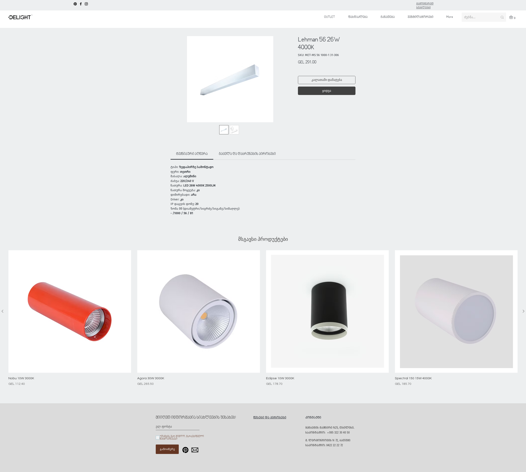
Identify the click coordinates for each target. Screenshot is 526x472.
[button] (513, 17)
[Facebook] (81, 4)
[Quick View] (69, 311)
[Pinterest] (75, 4)
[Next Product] (523, 311)
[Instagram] (86, 4)
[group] (263, 318)
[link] (192, 154)
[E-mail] (195, 450)
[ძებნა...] (502, 17)
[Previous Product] (2, 311)
